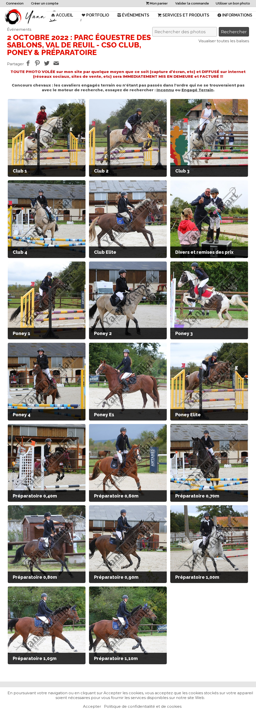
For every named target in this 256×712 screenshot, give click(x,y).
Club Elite (105, 252)
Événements (135, 15)
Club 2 (101, 171)
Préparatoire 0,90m (116, 577)
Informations (237, 15)
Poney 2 (103, 333)
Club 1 (20, 171)
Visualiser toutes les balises (223, 40)
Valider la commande (192, 3)
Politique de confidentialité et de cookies (143, 706)
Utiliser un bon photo (233, 3)
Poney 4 (21, 414)
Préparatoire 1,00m (197, 577)
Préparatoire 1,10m (116, 658)
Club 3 (182, 171)
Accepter (92, 706)
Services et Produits (185, 15)
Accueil (64, 15)
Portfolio (97, 15)
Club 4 (20, 252)
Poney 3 (184, 333)
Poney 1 (21, 333)
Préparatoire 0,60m (116, 495)
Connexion (15, 3)
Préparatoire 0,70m (197, 495)
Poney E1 (104, 414)
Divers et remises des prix (204, 252)
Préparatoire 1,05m (34, 658)
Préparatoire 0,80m (35, 577)
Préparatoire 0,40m (35, 495)
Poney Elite (188, 414)
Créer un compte (44, 3)
